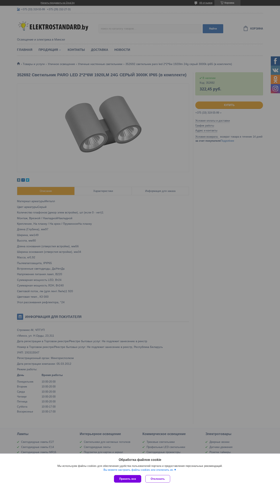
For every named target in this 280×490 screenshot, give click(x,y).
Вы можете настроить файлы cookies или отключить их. (139, 469)
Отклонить (158, 478)
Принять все (127, 478)
